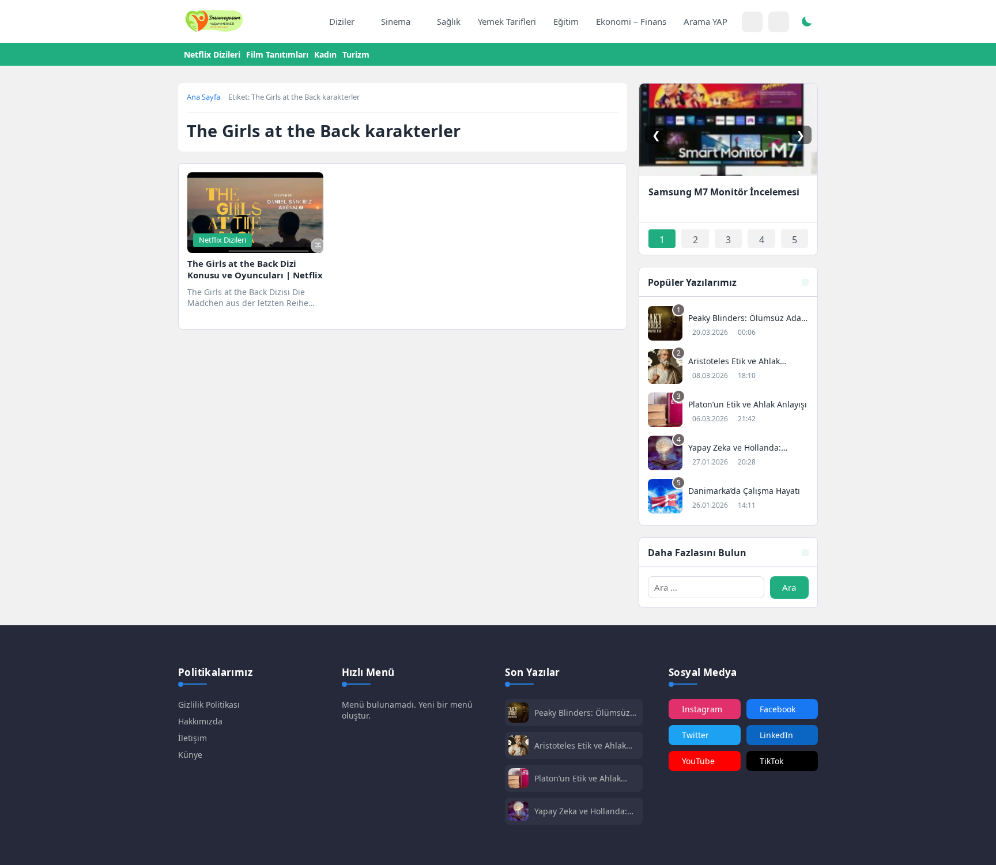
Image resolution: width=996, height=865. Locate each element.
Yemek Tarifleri (507, 21)
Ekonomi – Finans (631, 21)
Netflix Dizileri (212, 54)
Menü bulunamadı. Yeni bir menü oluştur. (407, 710)
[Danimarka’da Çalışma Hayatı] (728, 497)
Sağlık (449, 21)
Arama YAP (705, 21)
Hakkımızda (200, 721)
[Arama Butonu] (778, 22)
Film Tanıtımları (277, 54)
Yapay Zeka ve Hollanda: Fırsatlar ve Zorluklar (580, 811)
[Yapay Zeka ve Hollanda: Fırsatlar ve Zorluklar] (728, 454)
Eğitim (566, 21)
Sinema (395, 21)
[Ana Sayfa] (308, 22)
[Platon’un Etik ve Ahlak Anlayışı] (728, 411)
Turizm (355, 54)
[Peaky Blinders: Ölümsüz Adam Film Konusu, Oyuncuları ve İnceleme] (728, 324)
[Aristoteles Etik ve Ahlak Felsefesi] (728, 368)
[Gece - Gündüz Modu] (806, 23)
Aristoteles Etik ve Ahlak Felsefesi (580, 745)
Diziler (341, 21)
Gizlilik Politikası (209, 704)
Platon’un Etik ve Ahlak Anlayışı (577, 778)
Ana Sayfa (203, 97)
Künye (190, 754)
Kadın (325, 54)
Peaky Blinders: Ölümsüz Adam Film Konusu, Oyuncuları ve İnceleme (582, 712)
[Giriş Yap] (752, 22)
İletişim (192, 737)
